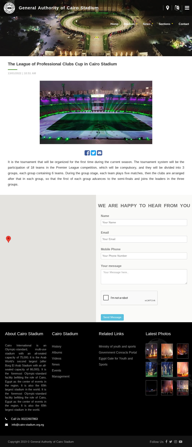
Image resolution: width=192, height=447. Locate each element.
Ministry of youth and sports (117, 346)
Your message (111, 266)
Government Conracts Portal (118, 352)
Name (105, 216)
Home (114, 24)
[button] (8, 239)
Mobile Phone (111, 249)
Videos (56, 358)
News (56, 364)
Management (60, 376)
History (56, 346)
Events (56, 370)
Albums (57, 352)
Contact (184, 24)
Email (105, 233)
